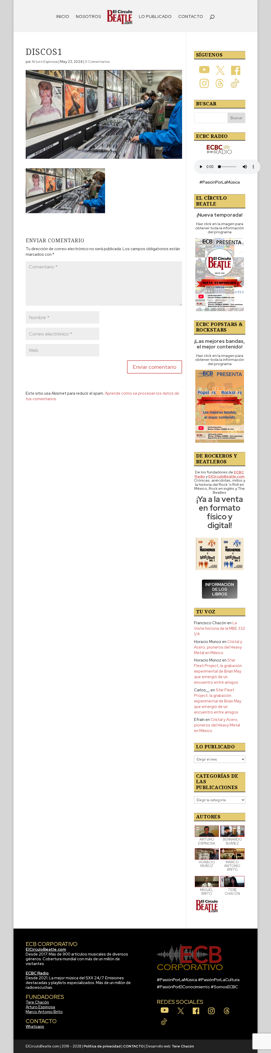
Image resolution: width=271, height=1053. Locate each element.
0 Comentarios (97, 61)
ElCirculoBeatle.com (46, 949)
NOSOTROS (88, 17)
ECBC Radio (37, 973)
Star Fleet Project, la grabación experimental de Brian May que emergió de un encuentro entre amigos (218, 671)
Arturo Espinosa (45, 61)
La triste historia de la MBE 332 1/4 (219, 628)
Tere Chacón (37, 1002)
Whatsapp (35, 1026)
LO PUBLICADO (155, 17)
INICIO (62, 17)
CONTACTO (190, 17)
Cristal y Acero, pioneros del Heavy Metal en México (218, 647)
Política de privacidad (102, 1046)
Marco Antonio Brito (44, 1011)
